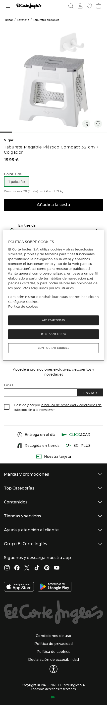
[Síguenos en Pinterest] (47, 568)
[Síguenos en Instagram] (7, 568)
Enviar (90, 392)
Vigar (9, 140)
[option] (16, 181)
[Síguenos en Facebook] (17, 568)
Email (8, 385)
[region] (54, 295)
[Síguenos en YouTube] (57, 568)
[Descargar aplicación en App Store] (19, 587)
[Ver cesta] (98, 5)
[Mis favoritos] (89, 5)
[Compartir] (86, 124)
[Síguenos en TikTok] (37, 568)
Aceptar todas (53, 320)
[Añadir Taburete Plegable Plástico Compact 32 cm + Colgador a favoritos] (98, 124)
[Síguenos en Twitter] (27, 568)
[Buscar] (70, 5)
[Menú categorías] (8, 5)
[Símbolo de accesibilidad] (53, 669)
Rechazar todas (53, 334)
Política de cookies (23, 307)
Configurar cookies (53, 348)
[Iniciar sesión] (80, 5)
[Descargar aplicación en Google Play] (54, 587)
